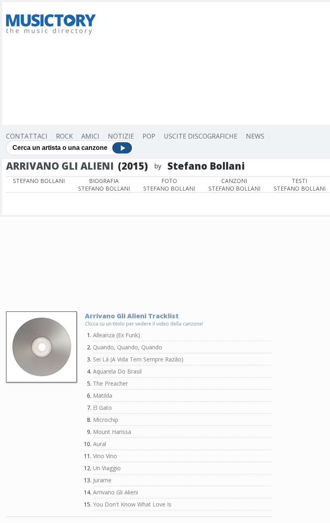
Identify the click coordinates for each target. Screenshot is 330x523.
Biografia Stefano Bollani (104, 184)
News (255, 136)
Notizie (121, 136)
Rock (64, 136)
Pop (148, 136)
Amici (90, 136)
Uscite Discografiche (200, 136)
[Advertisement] (218, 62)
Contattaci (26, 136)
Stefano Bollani (39, 181)
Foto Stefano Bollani (169, 184)
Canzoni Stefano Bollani (234, 184)
